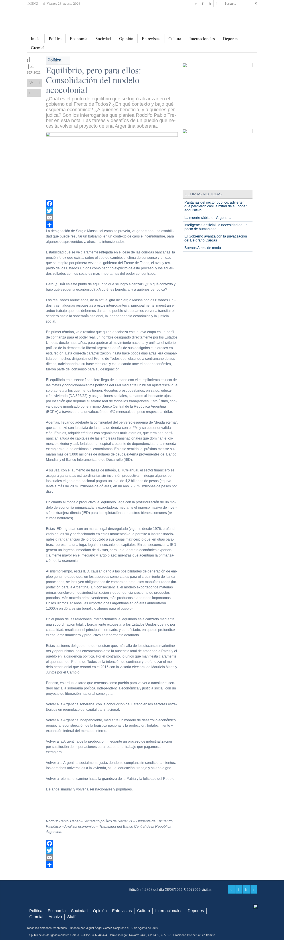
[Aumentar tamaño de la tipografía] (30, 93)
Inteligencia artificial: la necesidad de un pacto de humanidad (215, 227)
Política (55, 38)
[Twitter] (112, 210)
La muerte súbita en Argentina (207, 218)
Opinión (126, 38)
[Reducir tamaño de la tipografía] (37, 93)
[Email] (112, 217)
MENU (33, 3)
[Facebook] (195, 3)
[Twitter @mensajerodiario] (202, 3)
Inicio (36, 38)
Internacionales (202, 38)
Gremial (37, 47)
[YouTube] (209, 3)
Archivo (55, 917)
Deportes (230, 38)
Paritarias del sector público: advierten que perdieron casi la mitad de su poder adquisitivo (215, 206)
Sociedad (103, 38)
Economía (78, 38)
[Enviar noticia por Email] (39, 83)
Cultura (174, 38)
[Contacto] (217, 3)
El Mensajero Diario (142, 20)
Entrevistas (151, 38)
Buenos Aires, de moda (202, 248)
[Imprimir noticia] (31, 83)
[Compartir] (112, 224)
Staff (71, 917)
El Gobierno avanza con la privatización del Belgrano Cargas (215, 238)
